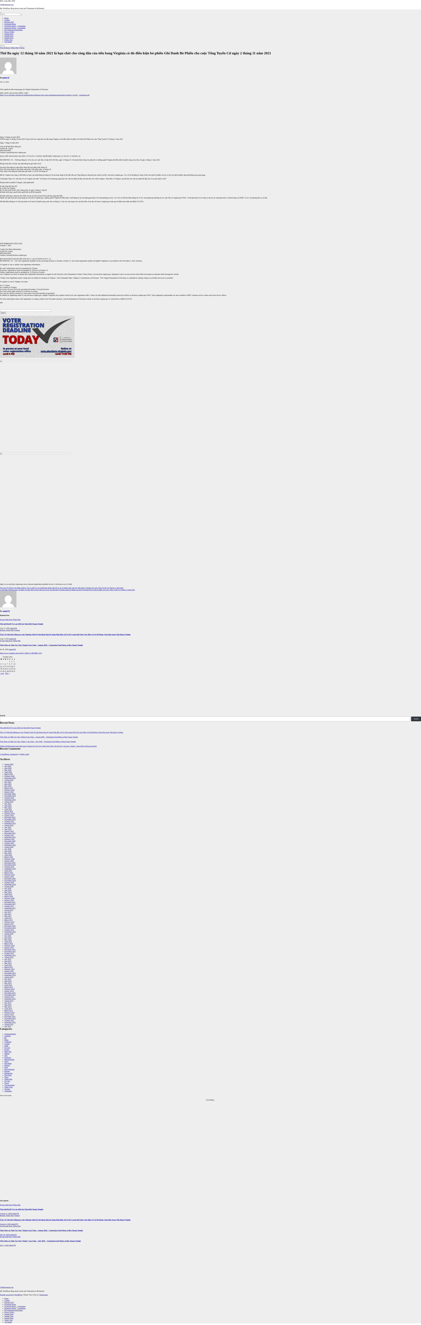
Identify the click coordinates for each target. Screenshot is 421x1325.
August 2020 (8, 847)
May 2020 (8, 853)
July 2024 (7, 804)
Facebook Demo (10, 24)
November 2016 (10, 928)
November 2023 (10, 819)
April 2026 (8, 772)
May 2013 (8, 1007)
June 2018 (8, 890)
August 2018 (8, 886)
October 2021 (9, 835)
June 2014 (8, 981)
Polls (6, 1067)
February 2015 (9, 969)
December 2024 (9, 794)
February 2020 (9, 859)
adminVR (5, 78)
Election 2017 (9, 22)
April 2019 (8, 871)
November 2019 (10, 865)
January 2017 (9, 924)
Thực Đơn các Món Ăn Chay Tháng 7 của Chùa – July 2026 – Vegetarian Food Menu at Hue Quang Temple (38, 742)
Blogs (6, 1040)
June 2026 (8, 768)
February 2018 (9, 898)
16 (12, 666)
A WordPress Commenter (9, 754)
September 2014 (10, 975)
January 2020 (9, 861)
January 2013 (9, 1014)
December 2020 (9, 841)
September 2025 (10, 778)
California (7, 1042)
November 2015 (10, 951)
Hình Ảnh (7, 1052)
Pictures (7, 1065)
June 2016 (8, 938)
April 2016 (8, 942)
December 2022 (9, 833)
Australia (7, 1036)
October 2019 (9, 867)
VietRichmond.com (6, 5)
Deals (6, 1046)
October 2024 (9, 798)
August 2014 (8, 977)
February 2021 (9, 839)
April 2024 (8, 810)
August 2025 (8, 780)
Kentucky (7, 1058)
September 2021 (10, 837)
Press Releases (5, 48)
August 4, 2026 (5, 1224)
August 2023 (8, 825)
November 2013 (10, 995)
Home (6, 18)
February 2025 (9, 790)
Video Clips (8, 40)
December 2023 (9, 817)
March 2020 (8, 857)
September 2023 (10, 823)
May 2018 (8, 892)
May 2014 (8, 983)
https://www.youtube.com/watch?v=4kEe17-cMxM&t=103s (21, 653)
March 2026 (8, 774)
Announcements (10, 1034)
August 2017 (8, 910)
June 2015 (8, 961)
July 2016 (7, 936)
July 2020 (7, 849)
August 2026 (8, 764)
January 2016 (9, 947)
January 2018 (9, 900)
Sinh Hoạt (9, 620)
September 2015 (10, 955)
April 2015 (8, 965)
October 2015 (9, 953)
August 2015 (8, 957)
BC (5, 1038)
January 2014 (9, 991)
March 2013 (8, 1011)
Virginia (21, 48)
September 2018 (10, 884)
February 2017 (9, 922)
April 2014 (8, 985)
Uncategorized (9, 1085)
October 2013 (9, 997)
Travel (6, 1083)
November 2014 (10, 973)
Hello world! (24, 754)
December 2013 (9, 993)
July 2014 (7, 979)
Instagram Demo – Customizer (15, 28)
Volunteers (8, 1091)
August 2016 (8, 934)
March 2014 (8, 987)
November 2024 (10, 796)
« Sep (2, 673)
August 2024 (8, 802)
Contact (7, 20)
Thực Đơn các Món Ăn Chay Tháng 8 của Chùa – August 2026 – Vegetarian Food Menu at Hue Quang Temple (41, 645)
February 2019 (9, 875)
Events (2, 620)
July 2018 (7, 888)
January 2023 (9, 831)
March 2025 (8, 788)
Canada (7, 1044)
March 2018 (8, 896)
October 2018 (9, 882)
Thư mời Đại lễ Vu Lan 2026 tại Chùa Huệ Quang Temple (21, 624)
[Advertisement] (66, 117)
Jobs (5, 1056)
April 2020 (8, 855)
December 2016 (9, 926)
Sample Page (8, 34)
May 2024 (8, 808)
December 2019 (9, 863)
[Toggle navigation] (1, 12)
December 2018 (9, 879)
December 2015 (9, 949)
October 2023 (9, 821)
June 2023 (8, 829)
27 (5, 671)
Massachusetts (9, 1059)
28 (8, 671)
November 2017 (10, 904)
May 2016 (8, 940)
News (6, 1061)
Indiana (7, 1054)
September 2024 (10, 800)
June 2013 (8, 1005)
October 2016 (9, 930)
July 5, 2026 (4, 1245)
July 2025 (7, 782)
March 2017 (8, 920)
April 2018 (8, 894)
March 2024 (8, 811)
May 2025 (8, 786)
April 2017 (8, 918)
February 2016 (9, 946)
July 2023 (7, 827)
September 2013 (10, 999)
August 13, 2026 (6, 1214)
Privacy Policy (9, 32)
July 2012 (7, 1026)
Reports (3, 630)
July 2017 (7, 912)
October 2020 (9, 843)
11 (1, 666)
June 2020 (8, 851)
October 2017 (9, 906)
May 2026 (8, 770)
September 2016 (10, 932)
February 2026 (9, 776)
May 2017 (8, 916)
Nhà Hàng (8, 1063)
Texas (6, 1077)
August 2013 (8, 1001)
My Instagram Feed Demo (13, 30)
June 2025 (8, 784)
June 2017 (8, 914)
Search (2, 715)
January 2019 (9, 877)
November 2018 (10, 880)
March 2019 (8, 873)
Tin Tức (7, 1081)
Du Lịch (7, 1048)
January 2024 (9, 815)
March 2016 (8, 944)
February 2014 (9, 989)
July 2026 (7, 766)
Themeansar (43, 1295)
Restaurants (8, 1073)
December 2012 (9, 1016)
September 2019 (10, 869)
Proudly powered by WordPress (11, 1295)
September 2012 (10, 1022)
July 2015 (7, 959)
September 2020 (10, 845)
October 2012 (9, 1020)
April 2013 (8, 1009)
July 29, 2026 (5, 1235)
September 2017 (10, 908)
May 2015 (8, 963)
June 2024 (8, 806)
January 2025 (9, 792)
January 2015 (9, 971)
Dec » (7, 673)
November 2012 (10, 1018)
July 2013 (7, 1003)
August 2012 (8, 1024)
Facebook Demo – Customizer (15, 26)
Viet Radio (8, 42)
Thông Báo (15, 48)
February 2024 (9, 813)
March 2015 (8, 967)
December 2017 (9, 902)
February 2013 (9, 1013)
